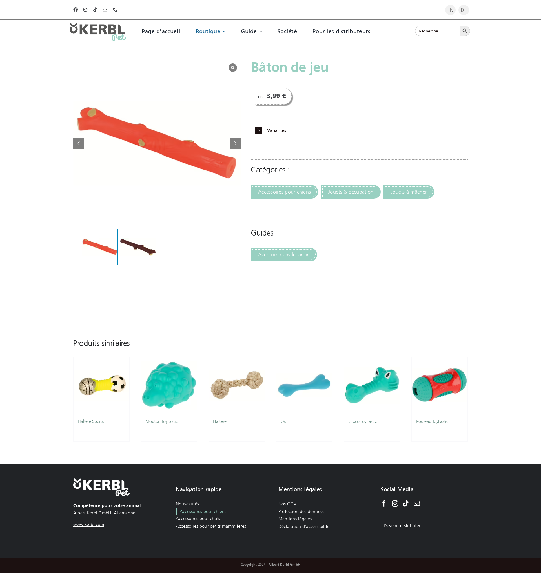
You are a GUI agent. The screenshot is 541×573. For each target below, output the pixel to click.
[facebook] (75, 9)
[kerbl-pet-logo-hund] (98, 25)
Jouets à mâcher (409, 192)
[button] (235, 143)
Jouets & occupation (350, 192)
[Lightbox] (233, 67)
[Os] (304, 385)
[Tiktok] (406, 503)
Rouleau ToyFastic (432, 421)
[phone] (115, 9)
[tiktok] (95, 9)
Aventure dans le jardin (284, 255)
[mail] (105, 9)
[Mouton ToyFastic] (169, 385)
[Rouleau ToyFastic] (439, 385)
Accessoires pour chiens (284, 192)
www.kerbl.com (88, 524)
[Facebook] (384, 503)
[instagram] (85, 9)
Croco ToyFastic (362, 421)
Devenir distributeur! (404, 525)
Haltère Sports (91, 421)
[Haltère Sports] (101, 385)
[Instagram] (395, 503)
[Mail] (417, 503)
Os (283, 421)
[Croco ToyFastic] (372, 385)
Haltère (219, 421)
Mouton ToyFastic (161, 421)
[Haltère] (237, 385)
